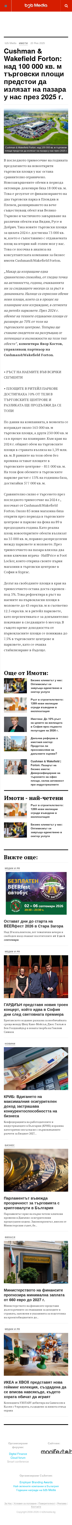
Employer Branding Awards (36, 1482)
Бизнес (10, 1145)
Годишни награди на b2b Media (36, 1490)
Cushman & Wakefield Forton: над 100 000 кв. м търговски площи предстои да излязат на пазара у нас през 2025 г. (35, 74)
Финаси (10, 1237)
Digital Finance (18, 1454)
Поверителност (46, 1503)
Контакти (36, 1506)
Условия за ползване (25, 1503)
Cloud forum (18, 1458)
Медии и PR (12, 868)
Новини (10, 1043)
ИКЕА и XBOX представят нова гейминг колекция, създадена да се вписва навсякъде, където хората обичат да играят (35, 1389)
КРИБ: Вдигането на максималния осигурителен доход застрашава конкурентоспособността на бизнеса (30, 1106)
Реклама (61, 1503)
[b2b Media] (36, 5)
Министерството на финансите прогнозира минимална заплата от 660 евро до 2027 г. (34, 1294)
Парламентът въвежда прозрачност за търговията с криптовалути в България (32, 1202)
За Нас (8, 1503)
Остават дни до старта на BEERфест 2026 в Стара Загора (33, 923)
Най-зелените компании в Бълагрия (36, 1486)
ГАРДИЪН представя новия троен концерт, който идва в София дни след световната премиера (36, 1009)
